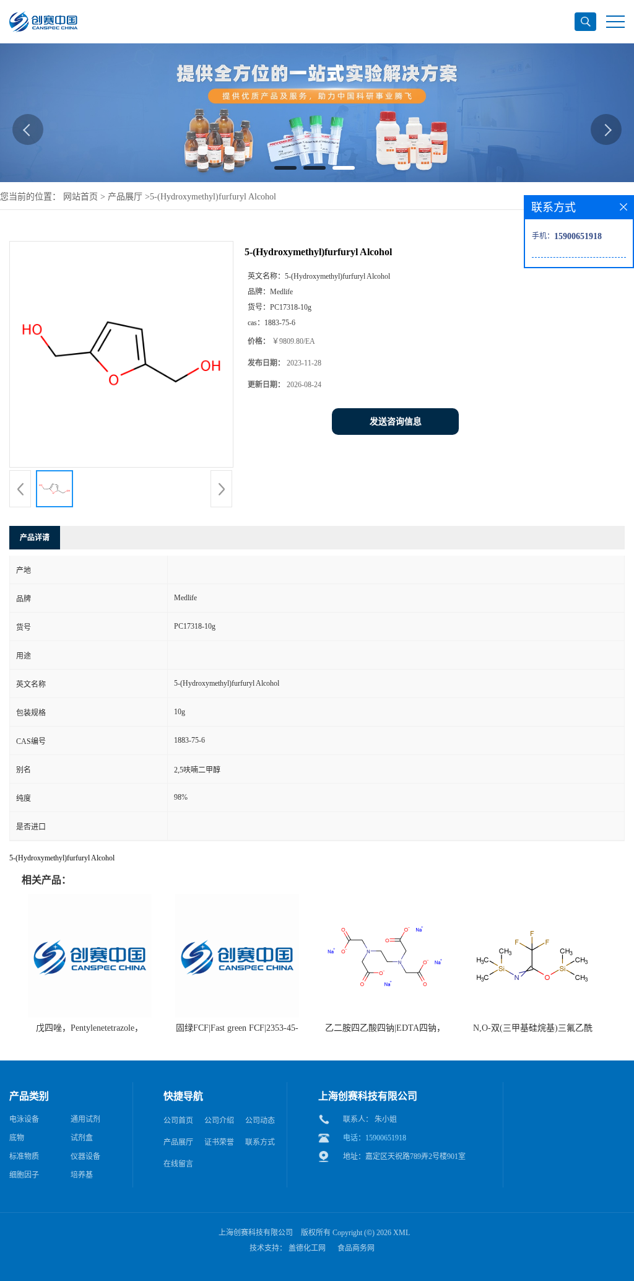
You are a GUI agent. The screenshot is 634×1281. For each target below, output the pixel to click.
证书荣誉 (219, 1142)
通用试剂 (85, 1119)
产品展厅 (125, 196)
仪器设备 (85, 1156)
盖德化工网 (307, 1248)
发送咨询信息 (396, 421)
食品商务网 (356, 1248)
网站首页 (80, 196)
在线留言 (178, 1164)
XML (401, 1232)
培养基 (82, 1175)
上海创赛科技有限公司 (256, 1232)
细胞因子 (24, 1175)
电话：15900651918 (374, 1138)
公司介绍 (219, 1120)
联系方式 (260, 1142)
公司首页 (178, 1120)
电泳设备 (24, 1119)
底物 (16, 1138)
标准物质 (24, 1156)
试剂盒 (82, 1138)
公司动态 (260, 1120)
